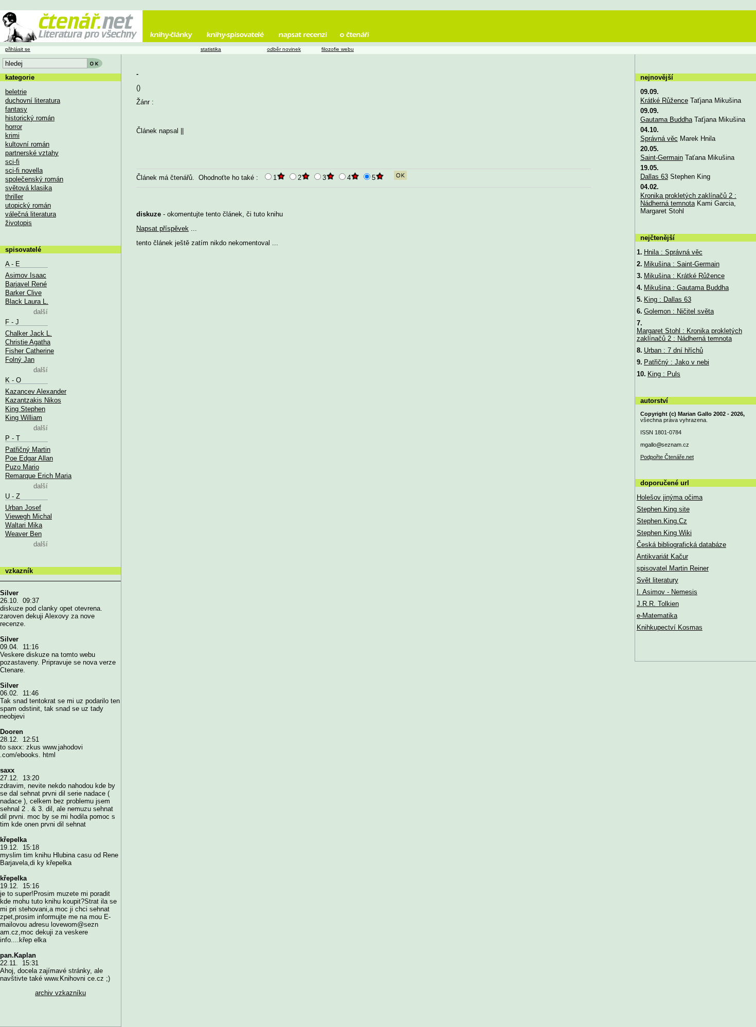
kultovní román (27, 144)
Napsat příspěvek (162, 228)
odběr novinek (284, 49)
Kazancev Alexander (35, 391)
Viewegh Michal (28, 516)
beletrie (16, 92)
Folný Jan (19, 359)
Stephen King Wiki (664, 533)
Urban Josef (23, 507)
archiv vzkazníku (60, 993)
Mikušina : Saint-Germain (681, 264)
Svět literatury (657, 580)
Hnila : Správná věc (673, 252)
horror (13, 127)
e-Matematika (657, 615)
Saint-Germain (661, 157)
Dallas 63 (654, 176)
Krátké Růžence (664, 100)
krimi (12, 135)
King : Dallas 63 (667, 299)
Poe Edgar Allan (29, 458)
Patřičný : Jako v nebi (676, 362)
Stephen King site (663, 509)
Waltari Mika (23, 525)
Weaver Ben (23, 534)
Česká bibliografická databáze (681, 544)
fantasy (16, 109)
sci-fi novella (24, 170)
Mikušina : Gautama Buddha (686, 287)
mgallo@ (664, 445)
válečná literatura (30, 214)
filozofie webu (337, 49)
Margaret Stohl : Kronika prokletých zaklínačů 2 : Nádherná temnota (689, 334)
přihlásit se (17, 49)
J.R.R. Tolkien (658, 604)
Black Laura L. (26, 301)
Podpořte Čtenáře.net (667, 457)
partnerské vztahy (32, 153)
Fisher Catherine (29, 351)
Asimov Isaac (25, 275)
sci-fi (12, 162)
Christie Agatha (27, 342)
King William (23, 417)
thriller (14, 196)
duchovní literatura (32, 100)
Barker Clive (23, 293)
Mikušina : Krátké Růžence (684, 276)
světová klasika (28, 188)
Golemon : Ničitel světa (679, 311)
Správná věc (659, 138)
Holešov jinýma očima (670, 497)
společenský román (34, 179)
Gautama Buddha (666, 119)
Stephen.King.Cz (662, 521)
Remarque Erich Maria (38, 476)
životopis (18, 223)
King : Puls (663, 374)
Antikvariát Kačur (662, 556)
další (40, 312)
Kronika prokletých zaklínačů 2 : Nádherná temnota (688, 199)
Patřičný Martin (27, 449)
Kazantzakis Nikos (33, 400)
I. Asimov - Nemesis (667, 592)
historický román (30, 118)
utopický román (28, 205)
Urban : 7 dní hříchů (673, 350)
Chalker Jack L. (28, 333)
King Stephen (25, 409)
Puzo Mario (22, 467)
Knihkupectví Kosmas (670, 627)
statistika (211, 49)
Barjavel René (26, 284)
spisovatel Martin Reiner (673, 568)
